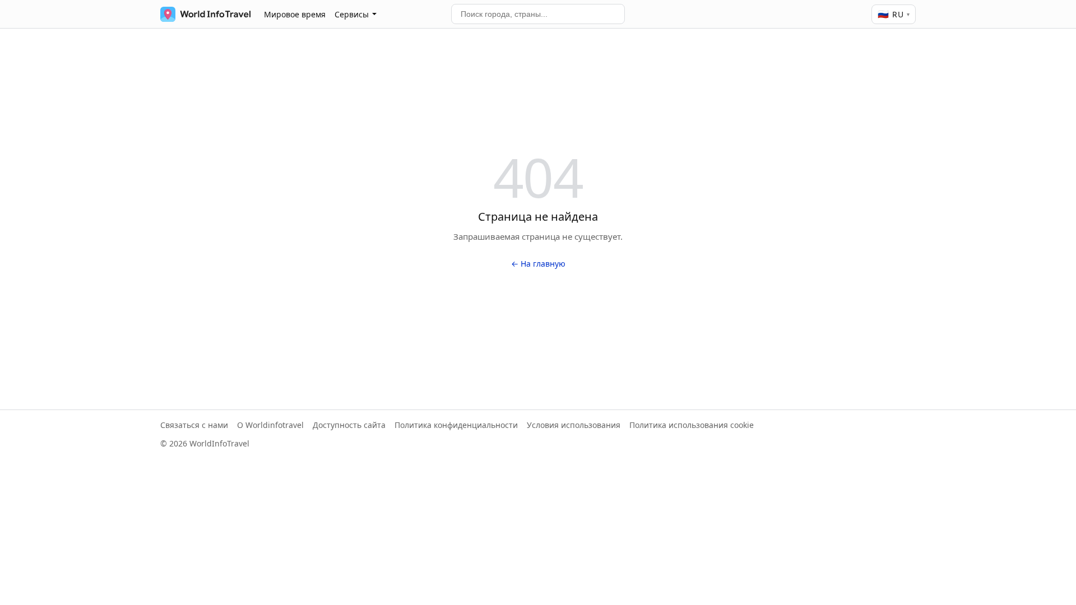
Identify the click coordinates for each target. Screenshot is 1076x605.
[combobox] (538, 14)
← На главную (538, 263)
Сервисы (352, 14)
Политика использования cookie (691, 425)
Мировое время (295, 14)
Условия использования (573, 425)
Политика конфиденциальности (456, 425)
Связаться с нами (194, 425)
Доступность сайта (349, 425)
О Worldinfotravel (270, 425)
